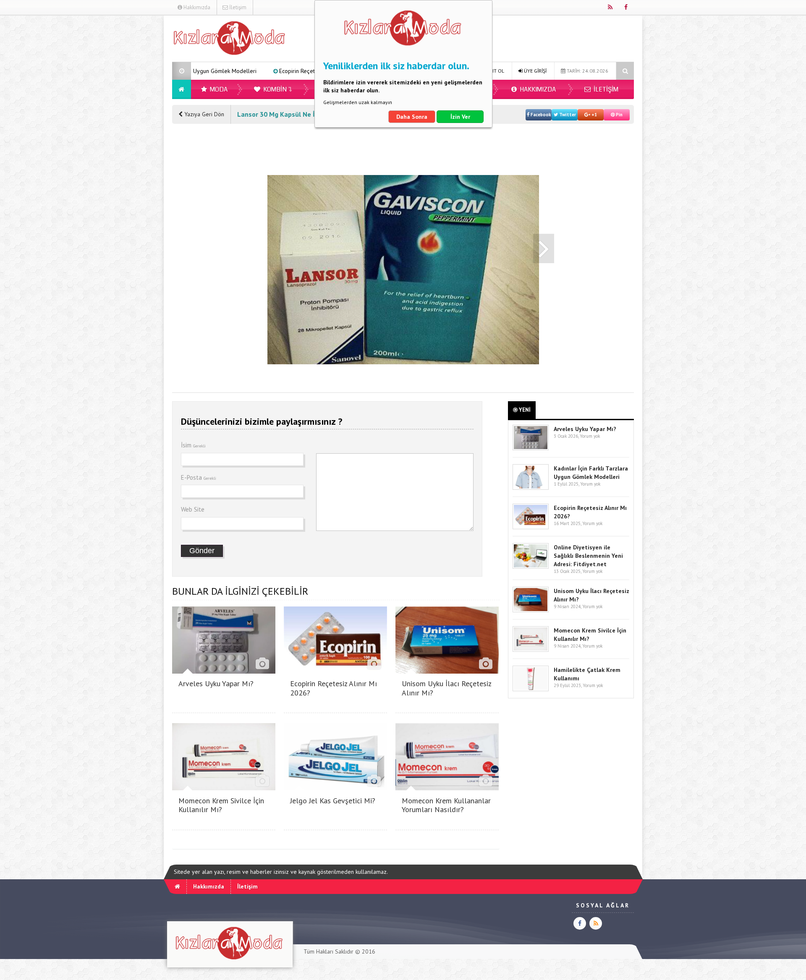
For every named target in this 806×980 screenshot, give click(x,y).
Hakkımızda (196, 7)
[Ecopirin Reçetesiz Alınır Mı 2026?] (335, 671)
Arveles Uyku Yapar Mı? (216, 683)
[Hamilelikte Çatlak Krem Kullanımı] (531, 689)
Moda (218, 89)
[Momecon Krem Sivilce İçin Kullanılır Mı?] (223, 788)
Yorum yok (590, 436)
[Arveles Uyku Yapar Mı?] (223, 671)
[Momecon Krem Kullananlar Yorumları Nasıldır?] (447, 788)
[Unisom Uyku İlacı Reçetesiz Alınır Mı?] (447, 671)
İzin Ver (460, 116)
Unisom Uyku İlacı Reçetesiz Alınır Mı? (446, 688)
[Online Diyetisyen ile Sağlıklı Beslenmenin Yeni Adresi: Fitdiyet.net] (531, 566)
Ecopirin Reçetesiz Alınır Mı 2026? (241, 71)
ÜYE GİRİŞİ (535, 71)
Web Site (192, 509)
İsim (193, 445)
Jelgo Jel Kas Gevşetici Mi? (332, 800)
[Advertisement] (129, 141)
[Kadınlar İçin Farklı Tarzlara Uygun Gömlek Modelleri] (531, 487)
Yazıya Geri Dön (203, 114)
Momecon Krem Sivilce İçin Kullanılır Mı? (221, 805)
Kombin (274, 89)
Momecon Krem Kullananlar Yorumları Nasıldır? (446, 805)
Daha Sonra (411, 116)
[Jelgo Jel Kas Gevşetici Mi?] (335, 788)
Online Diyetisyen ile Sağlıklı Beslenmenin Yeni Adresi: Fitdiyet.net (588, 556)
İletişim (237, 7)
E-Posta (198, 477)
